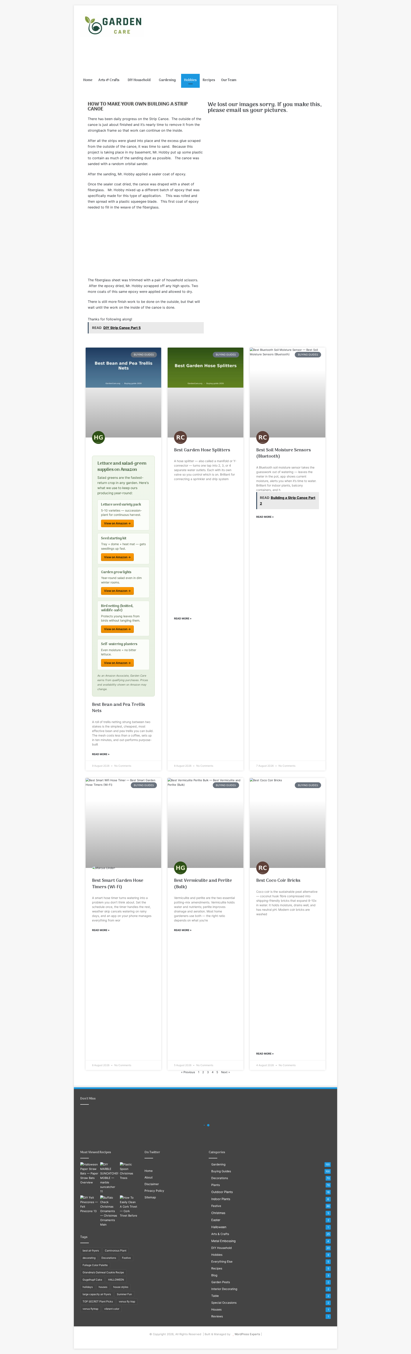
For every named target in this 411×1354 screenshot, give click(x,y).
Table (215, 1295)
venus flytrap (90, 1308)
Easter (215, 1220)
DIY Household (139, 80)
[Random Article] (321, 80)
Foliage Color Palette (95, 1265)
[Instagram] (213, 1341)
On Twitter (152, 1152)
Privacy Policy (154, 1190)
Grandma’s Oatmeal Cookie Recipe (103, 1272)
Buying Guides (221, 1171)
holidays (88, 1287)
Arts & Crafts (108, 80)
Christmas (218, 1213)
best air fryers (91, 1250)
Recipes (209, 80)
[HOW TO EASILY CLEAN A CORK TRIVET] (129, 1206)
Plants (215, 1185)
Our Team (228, 80)
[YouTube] (208, 1341)
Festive (126, 1257)
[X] (203, 1341)
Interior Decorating (224, 1289)
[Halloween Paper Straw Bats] (89, 1173)
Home (87, 80)
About (148, 1177)
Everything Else (221, 1261)
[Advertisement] (248, 40)
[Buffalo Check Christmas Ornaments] (109, 1211)
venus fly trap (127, 1301)
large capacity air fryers (97, 1294)
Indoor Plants (220, 1199)
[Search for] (327, 80)
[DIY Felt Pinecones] (89, 1204)
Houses (216, 1309)
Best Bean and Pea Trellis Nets (118, 708)
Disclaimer (151, 1184)
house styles (120, 1287)
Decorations (108, 1257)
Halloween (218, 1227)
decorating (89, 1257)
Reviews (217, 1316)
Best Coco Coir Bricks (278, 880)
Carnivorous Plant (115, 1250)
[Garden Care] (112, 25)
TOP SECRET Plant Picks (98, 1301)
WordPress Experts (247, 1334)
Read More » (101, 754)
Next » (225, 1072)
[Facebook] (197, 1341)
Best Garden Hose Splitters (202, 450)
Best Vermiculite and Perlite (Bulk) (203, 884)
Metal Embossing (223, 1241)
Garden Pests (220, 1282)
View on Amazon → (117, 523)
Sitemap (150, 1197)
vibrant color (111, 1308)
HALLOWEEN (116, 1279)
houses (103, 1287)
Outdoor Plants (222, 1192)
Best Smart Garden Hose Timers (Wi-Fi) (117, 884)
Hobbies (190, 80)
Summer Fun (124, 1294)
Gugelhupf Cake (92, 1279)
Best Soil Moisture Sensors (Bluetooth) (283, 453)
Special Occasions (224, 1302)
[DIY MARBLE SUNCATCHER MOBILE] (109, 1178)
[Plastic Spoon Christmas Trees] (129, 1171)
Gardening (167, 80)
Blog (214, 1275)
